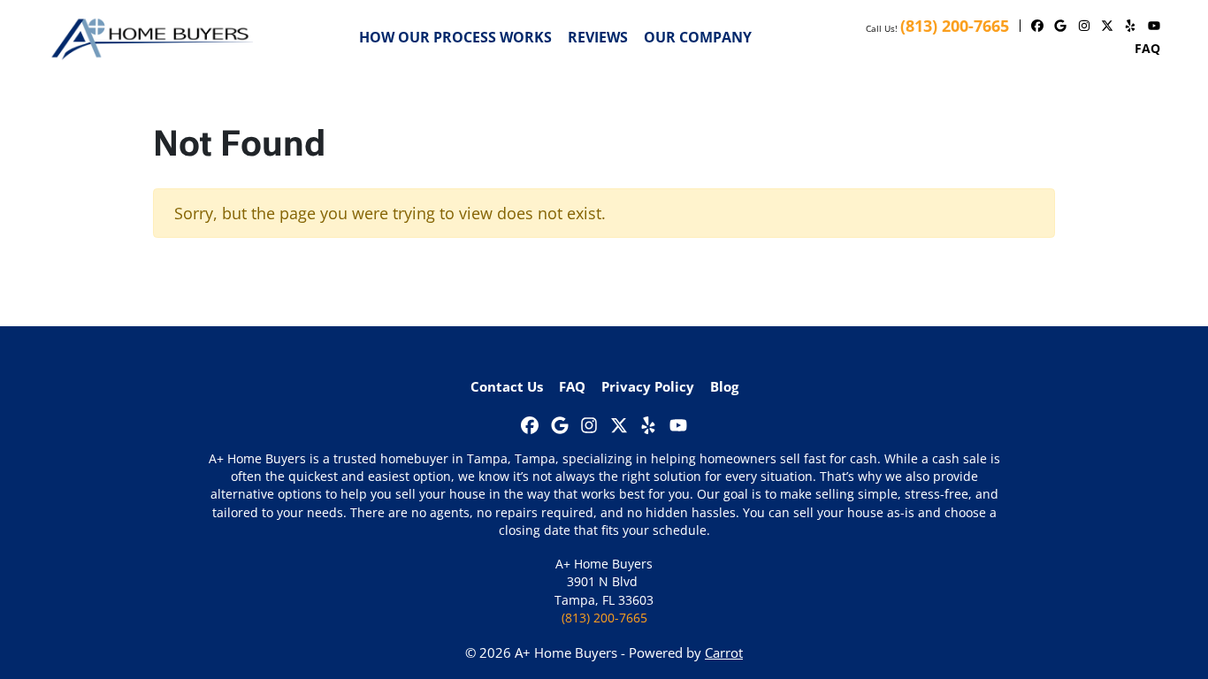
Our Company (698, 37)
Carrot (724, 652)
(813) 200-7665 (954, 25)
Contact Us (506, 386)
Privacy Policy (647, 386)
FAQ (1147, 48)
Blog (724, 386)
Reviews (598, 37)
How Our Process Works (455, 37)
